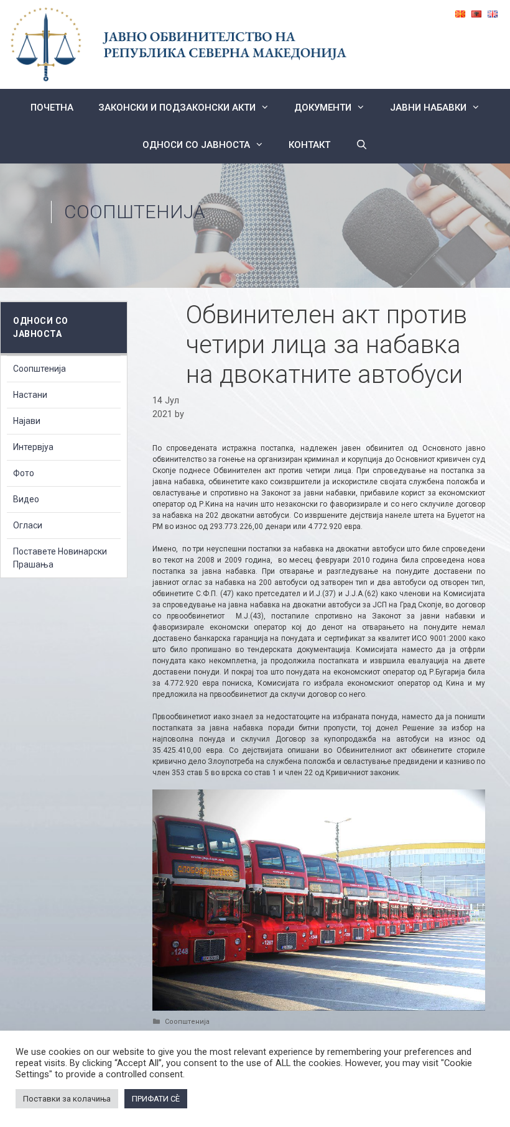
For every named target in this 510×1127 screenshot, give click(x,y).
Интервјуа (33, 447)
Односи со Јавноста (196, 144)
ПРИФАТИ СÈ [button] (156, 1098)
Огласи (27, 525)
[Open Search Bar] (361, 144)
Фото (23, 473)
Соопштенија (134, 212)
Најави (26, 421)
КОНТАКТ (309, 144)
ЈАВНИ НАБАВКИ (428, 107)
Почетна (51, 107)
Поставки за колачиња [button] (67, 1098)
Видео (26, 499)
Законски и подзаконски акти (177, 107)
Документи (322, 107)
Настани (30, 395)
